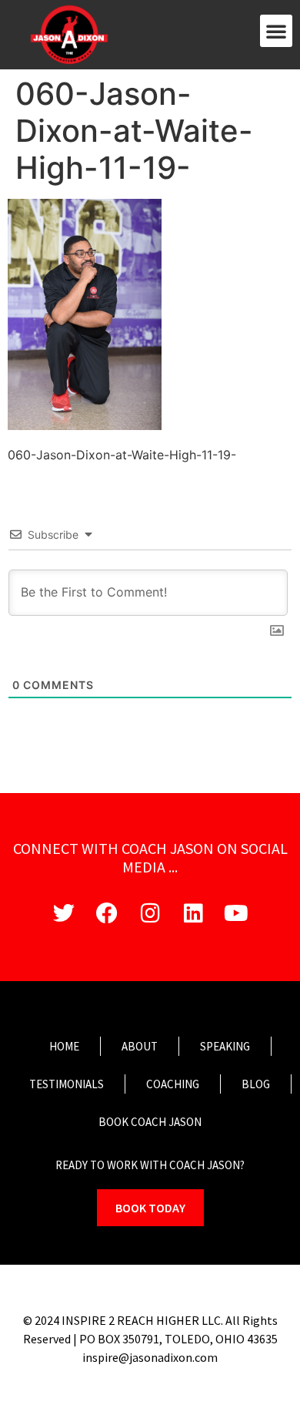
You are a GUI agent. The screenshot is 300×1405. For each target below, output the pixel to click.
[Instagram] (150, 913)
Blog (256, 1084)
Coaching (172, 1084)
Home (64, 1046)
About (140, 1046)
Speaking (225, 1046)
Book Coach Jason (150, 1121)
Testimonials (66, 1084)
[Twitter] (63, 913)
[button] (276, 31)
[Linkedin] (193, 913)
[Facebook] (106, 913)
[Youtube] (236, 913)
